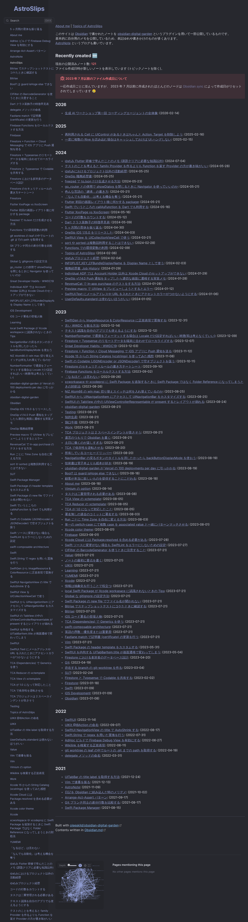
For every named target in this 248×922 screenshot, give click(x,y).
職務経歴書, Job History (82, 268)
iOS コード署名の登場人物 (26, 316)
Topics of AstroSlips (22, 712)
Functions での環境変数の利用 (28, 229)
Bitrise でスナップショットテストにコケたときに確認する (32, 70)
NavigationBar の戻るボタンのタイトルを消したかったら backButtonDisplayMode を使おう (31, 345)
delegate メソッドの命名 (25, 109)
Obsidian (15, 403)
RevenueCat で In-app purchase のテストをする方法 (32, 446)
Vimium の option (20, 767)
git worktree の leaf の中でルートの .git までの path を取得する (32, 237)
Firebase (15, 135)
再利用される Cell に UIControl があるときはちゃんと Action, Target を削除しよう (124, 134)
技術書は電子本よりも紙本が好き (88, 463)
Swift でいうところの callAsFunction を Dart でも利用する (31, 509)
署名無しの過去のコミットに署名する (91, 514)
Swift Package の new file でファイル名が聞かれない (32, 497)
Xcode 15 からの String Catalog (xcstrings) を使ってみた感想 (29, 786)
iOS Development (21, 310)
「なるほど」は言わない (25, 847)
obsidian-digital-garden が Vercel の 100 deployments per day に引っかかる (32, 387)
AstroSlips (16, 62)
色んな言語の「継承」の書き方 (86, 191)
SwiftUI (14, 643)
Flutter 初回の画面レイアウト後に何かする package (32, 212)
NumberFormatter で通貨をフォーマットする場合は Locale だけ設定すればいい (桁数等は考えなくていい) (31, 371)
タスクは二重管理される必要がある (31, 895)
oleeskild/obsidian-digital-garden (94, 825)
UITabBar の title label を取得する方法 (32, 731)
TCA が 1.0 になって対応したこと (30, 684)
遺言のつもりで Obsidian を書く (88, 437)
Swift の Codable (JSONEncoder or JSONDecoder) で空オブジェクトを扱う (32, 523)
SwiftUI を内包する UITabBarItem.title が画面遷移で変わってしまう (31, 633)
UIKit (13, 723)
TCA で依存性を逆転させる (26, 690)
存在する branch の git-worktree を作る (93, 668)
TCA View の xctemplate (25, 678)
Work (13, 778)
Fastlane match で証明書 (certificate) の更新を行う (26, 117)
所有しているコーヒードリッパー (88, 453)
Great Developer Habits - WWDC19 (32, 281)
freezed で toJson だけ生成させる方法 (31, 221)
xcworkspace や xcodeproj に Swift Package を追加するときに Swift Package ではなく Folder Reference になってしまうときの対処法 (32, 828)
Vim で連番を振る (21, 755)
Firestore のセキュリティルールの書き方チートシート (31, 190)
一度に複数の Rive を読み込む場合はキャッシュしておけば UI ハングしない (118, 139)
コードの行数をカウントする (27, 889)
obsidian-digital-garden (24, 397)
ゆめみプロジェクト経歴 (25, 883)
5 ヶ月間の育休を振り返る (26, 29)
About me (16, 35)
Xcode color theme (22, 808)
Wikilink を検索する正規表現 (27, 773)
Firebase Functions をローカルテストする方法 (31, 127)
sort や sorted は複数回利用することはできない (31, 466)
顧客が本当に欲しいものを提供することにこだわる (100, 478)
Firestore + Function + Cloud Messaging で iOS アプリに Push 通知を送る (32, 145)
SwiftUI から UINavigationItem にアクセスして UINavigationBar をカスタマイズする (32, 605)
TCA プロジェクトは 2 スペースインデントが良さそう (31, 698)
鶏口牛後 (71, 422)
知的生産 (71, 417)
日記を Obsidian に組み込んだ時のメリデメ (95, 792)
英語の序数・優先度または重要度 (88, 632)
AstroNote (16, 56)
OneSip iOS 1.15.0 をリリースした (30, 409)
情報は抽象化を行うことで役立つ (88, 586)
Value (13, 749)
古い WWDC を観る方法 (82, 325)
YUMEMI (15, 841)
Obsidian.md (93, 830)
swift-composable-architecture (29, 546)
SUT (13, 474)
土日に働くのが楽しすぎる (83, 443)
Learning (15, 322)
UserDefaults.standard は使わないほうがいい (31, 741)
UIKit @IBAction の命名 (24, 718)
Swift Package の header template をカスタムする (31, 487)
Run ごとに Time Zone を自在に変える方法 (31, 456)
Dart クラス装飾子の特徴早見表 (29, 103)
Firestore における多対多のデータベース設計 (31, 180)
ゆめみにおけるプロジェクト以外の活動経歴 (31, 875)
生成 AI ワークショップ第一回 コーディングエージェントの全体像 (111, 113)
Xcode (14, 814)
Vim (12, 761)
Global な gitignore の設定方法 (28, 261)
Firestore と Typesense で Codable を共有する (31, 170)
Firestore (15, 198)
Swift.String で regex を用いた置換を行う (31, 560)
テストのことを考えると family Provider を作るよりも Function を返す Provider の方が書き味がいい (31, 914)
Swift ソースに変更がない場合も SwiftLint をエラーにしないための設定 (31, 536)
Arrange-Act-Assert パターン (28, 50)
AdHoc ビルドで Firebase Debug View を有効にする (30, 42)
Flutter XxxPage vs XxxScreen (29, 204)
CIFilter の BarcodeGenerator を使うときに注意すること (31, 95)
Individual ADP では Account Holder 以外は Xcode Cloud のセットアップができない (31, 290)
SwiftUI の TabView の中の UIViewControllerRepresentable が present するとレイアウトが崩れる (31, 619)
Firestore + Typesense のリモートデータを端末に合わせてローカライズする (31, 159)
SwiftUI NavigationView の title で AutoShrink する (31, 584)
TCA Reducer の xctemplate (27, 672)
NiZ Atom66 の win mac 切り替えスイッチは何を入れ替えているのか (32, 357)
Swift (13, 552)
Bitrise (14, 78)
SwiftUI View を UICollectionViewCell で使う (27, 593)
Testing (14, 706)
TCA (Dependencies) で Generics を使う (30, 664)
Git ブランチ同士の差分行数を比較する (31, 247)
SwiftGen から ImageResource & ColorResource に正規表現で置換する (32, 572)
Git (12, 255)
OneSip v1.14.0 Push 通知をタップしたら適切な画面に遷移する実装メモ (31, 418)
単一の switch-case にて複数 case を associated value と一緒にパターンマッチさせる (126, 524)
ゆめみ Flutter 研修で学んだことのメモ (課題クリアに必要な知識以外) (31, 865)
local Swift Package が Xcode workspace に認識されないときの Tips (31, 332)
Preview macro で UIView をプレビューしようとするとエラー (31, 436)
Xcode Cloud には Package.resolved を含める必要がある (31, 798)
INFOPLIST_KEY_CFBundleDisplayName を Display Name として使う (34, 302)
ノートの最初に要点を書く (83, 560)
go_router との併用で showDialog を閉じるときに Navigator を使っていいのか (32, 271)
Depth (62, 865)
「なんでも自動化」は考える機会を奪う (31, 855)
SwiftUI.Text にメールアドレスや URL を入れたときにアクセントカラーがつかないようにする (32, 653)
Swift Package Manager (25, 479)
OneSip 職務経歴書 (21, 428)
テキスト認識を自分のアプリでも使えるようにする (31, 903)
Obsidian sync (193, 86)
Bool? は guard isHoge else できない (31, 86)
